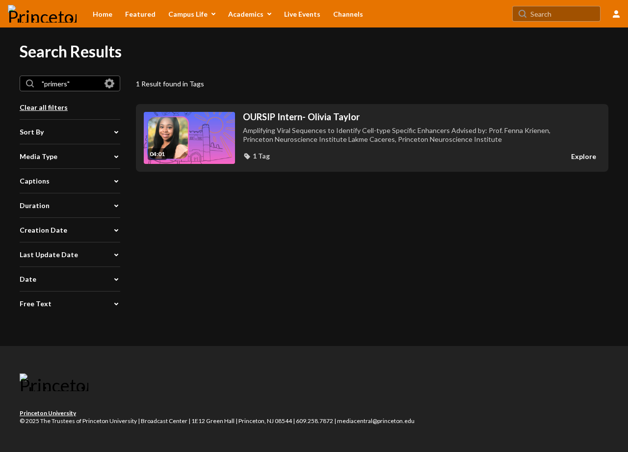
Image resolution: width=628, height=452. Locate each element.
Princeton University (48, 413)
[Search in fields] (109, 83)
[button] (256, 156)
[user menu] (616, 14)
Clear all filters (44, 107)
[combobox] (69, 83)
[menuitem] (102, 14)
